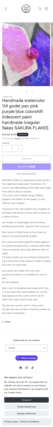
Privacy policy (11, 421)
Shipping (17, 138)
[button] (6, 9)
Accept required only (26, 407)
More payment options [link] (26, 173)
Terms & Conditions (29, 421)
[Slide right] (33, 91)
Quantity (6, 143)
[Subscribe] (44, 348)
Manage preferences (26, 413)
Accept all (26, 400)
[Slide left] (20, 91)
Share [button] (8, 321)
